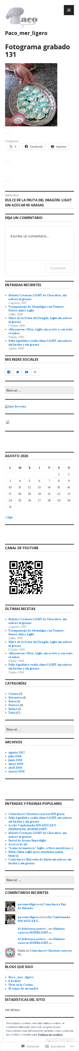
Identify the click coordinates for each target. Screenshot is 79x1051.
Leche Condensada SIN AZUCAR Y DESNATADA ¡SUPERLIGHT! (32, 827)
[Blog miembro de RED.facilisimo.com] (8, 424)
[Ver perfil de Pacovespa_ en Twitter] (17, 372)
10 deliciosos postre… (33, 929)
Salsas (12, 709)
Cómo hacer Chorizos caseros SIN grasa (36, 814)
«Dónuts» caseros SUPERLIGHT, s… (41, 930)
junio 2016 (15, 760)
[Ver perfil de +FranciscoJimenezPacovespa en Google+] (35, 372)
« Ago (9, 517)
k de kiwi (14, 981)
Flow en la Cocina (20, 985)
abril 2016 (15, 767)
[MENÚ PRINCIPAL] (69, 10)
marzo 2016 (16, 771)
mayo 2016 (15, 764)
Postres (13, 705)
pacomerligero (28, 904)
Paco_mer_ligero (26, 32)
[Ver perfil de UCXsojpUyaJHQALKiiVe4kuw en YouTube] (26, 372)
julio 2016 (14, 756)
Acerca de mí (17, 844)
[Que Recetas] (15, 406)
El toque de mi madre (23, 988)
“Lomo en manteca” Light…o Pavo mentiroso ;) (40, 848)
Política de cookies (50, 1034)
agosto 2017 (16, 752)
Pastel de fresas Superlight (27, 840)
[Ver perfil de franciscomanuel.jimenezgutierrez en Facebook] (9, 372)
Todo (11, 712)
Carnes (13, 694)
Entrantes (15, 697)
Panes (12, 701)
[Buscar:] (39, 390)
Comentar (58, 268)
